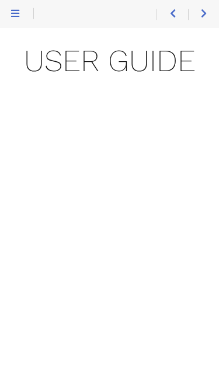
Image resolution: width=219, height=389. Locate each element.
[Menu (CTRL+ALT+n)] (15, 14)
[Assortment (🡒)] (203, 14)
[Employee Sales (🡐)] (172, 14)
